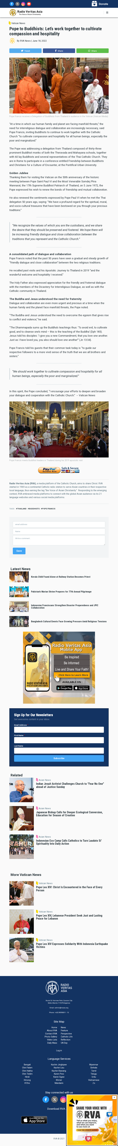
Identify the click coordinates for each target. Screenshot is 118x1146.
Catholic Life (67, 1037)
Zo (94, 1083)
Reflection (65, 1040)
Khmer (59, 1080)
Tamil (93, 1071)
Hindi (27, 1077)
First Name (18, 735)
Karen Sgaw (58, 1077)
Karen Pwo (59, 1074)
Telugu (94, 1074)
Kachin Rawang (59, 1071)
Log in (59, 1050)
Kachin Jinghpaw (59, 1064)
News (63, 1027)
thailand (21, 509)
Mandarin (59, 1083)
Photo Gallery (51, 1037)
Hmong (27, 1080)
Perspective (66, 1033)
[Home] (26, 12)
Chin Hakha (27, 1071)
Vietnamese (93, 1080)
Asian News (45, 780)
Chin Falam (27, 1067)
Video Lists (52, 1040)
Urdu (94, 1077)
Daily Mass (52, 1043)
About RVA (52, 1030)
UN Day (64, 1043)
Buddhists (34, 509)
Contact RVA (51, 1033)
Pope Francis (48, 509)
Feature (64, 1030)
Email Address (20, 725)
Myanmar (93, 1064)
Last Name (18, 746)
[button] (25, 50)
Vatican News (18, 23)
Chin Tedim (27, 1074)
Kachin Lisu (59, 1067)
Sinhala (93, 1067)
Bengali (27, 1064)
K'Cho (27, 1083)
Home (54, 1027)
